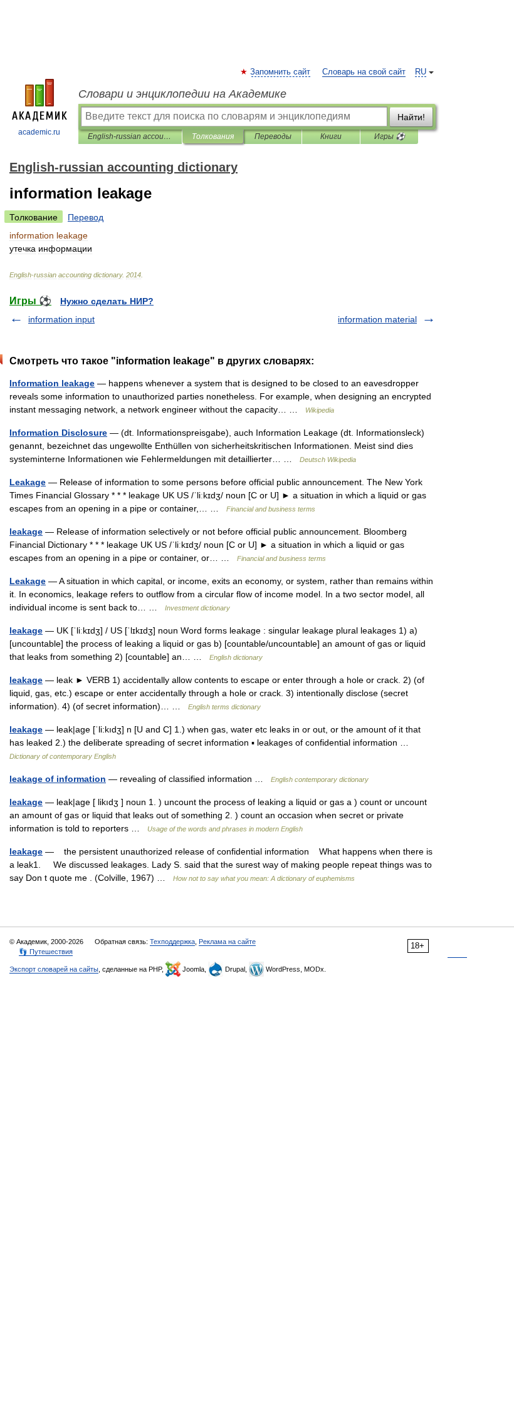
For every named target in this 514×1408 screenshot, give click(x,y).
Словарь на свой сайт (364, 72)
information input (61, 319)
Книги (331, 136)
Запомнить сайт (280, 72)
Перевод (85, 217)
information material (377, 319)
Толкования (213, 136)
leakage (26, 532)
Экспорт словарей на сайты (53, 969)
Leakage (27, 482)
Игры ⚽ (389, 136)
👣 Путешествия (46, 951)
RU (420, 72)
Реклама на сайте (227, 941)
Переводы (272, 136)
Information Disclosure (58, 433)
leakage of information (57, 779)
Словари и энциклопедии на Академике (182, 94)
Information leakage (52, 383)
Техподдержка (172, 941)
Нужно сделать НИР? (107, 301)
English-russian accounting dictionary (130, 136)
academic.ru (39, 132)
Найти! (411, 117)
